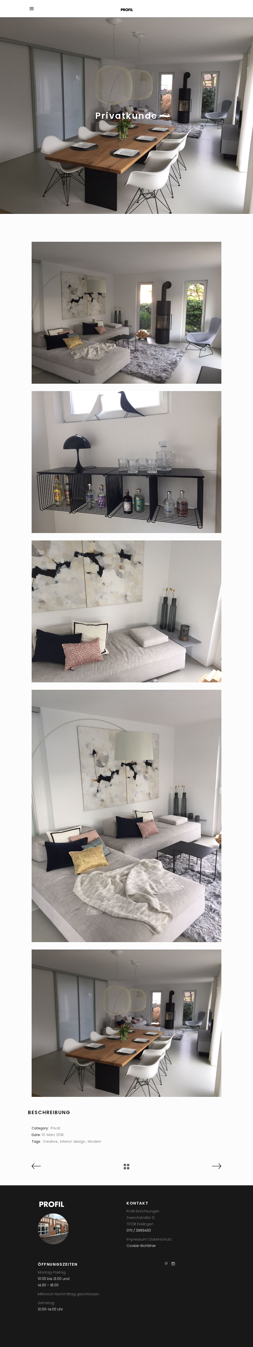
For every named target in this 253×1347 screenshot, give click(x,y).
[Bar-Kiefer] (126, 462)
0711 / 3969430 (138, 1230)
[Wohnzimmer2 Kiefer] (126, 611)
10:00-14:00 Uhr (50, 1309)
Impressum (136, 1239)
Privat (55, 1128)
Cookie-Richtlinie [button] (141, 1245)
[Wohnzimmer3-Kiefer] (126, 816)
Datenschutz (160, 1239)
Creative (50, 1141)
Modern (94, 1141)
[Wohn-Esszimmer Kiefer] (126, 1023)
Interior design (72, 1141)
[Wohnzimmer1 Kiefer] (126, 313)
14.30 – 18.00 (48, 1285)
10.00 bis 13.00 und (53, 1278)
